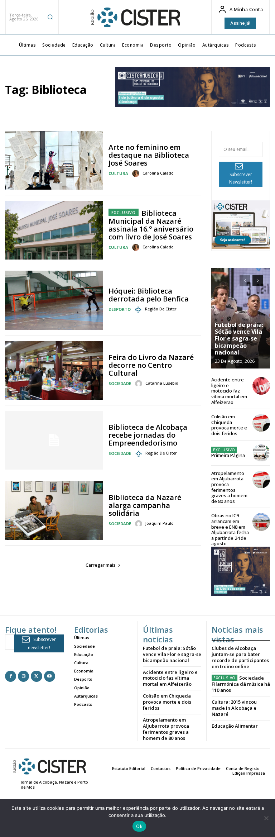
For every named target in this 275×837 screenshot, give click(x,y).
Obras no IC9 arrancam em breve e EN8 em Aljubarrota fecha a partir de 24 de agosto (230, 529)
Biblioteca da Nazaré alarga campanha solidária (144, 505)
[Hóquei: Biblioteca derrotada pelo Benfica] (54, 300)
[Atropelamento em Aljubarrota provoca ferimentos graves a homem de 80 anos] (261, 479)
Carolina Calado (158, 173)
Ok (139, 826)
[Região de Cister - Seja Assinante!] (241, 246)
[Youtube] (49, 676)
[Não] (266, 818)
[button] (50, 17)
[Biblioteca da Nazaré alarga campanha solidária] (54, 510)
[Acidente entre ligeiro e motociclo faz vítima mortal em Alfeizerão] (261, 386)
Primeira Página (228, 455)
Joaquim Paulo (159, 523)
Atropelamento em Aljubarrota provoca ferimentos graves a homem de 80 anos (229, 487)
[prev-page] (245, 280)
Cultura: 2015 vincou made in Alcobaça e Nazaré (234, 708)
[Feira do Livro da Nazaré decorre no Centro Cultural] (54, 370)
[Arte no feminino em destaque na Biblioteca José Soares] (54, 160)
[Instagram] (23, 676)
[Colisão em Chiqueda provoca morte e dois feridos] (261, 423)
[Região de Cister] (134, 17)
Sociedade (119, 383)
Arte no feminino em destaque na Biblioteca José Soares (148, 155)
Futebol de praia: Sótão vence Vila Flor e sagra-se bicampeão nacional (239, 338)
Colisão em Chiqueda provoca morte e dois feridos (229, 425)
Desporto (119, 309)
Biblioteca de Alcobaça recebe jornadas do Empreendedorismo (147, 435)
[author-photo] (136, 173)
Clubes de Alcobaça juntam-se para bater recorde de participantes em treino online (240, 657)
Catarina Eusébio (161, 383)
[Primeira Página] (261, 453)
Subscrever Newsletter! (240, 178)
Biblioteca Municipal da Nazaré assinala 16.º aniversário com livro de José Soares (150, 225)
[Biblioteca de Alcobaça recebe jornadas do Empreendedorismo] (54, 440)
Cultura (118, 173)
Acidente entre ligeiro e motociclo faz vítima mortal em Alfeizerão (229, 390)
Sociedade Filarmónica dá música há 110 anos (241, 684)
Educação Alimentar (235, 726)
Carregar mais (101, 565)
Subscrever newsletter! (42, 643)
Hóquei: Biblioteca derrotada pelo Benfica (148, 295)
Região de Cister (161, 309)
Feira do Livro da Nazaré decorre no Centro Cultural (151, 365)
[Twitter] (36, 676)
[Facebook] (10, 676)
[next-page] (257, 280)
